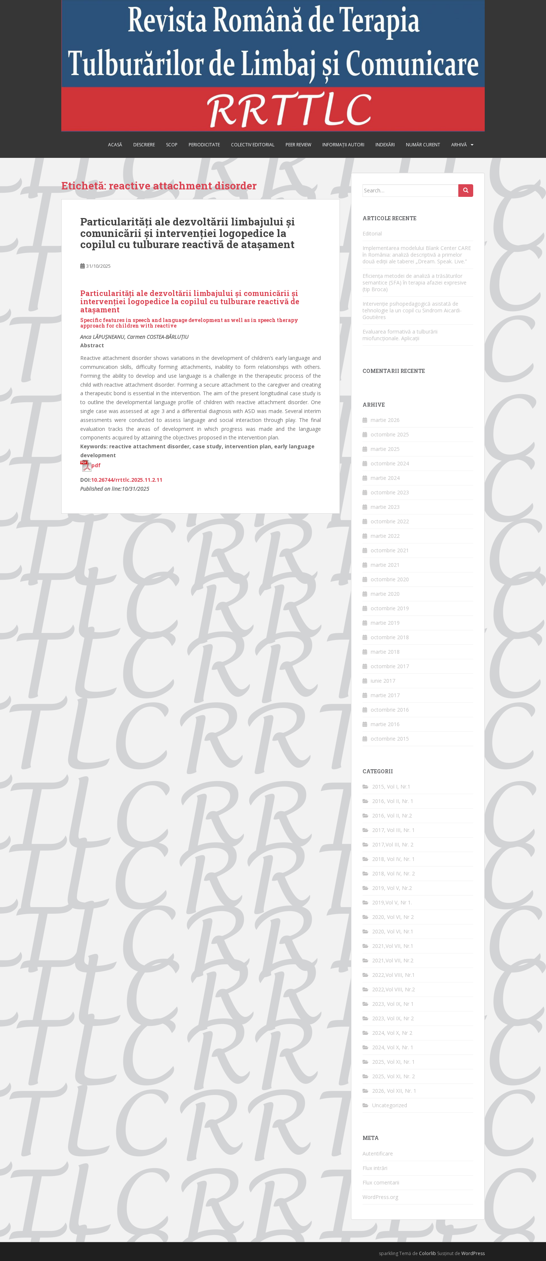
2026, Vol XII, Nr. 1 (394, 1090)
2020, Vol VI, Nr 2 (393, 916)
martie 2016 (385, 724)
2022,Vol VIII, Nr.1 (393, 974)
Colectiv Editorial (252, 145)
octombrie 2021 (390, 550)
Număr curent (423, 145)
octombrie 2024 (390, 463)
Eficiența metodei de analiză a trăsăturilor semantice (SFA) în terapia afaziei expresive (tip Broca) (415, 282)
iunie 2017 (383, 680)
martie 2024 (385, 477)
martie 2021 (385, 564)
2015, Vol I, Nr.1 (391, 786)
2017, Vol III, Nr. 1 (393, 829)
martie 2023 (385, 506)
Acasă (115, 145)
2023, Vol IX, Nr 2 (393, 1018)
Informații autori (343, 145)
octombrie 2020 (390, 579)
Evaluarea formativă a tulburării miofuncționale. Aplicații (400, 335)
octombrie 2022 (390, 521)
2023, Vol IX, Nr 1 (393, 1003)
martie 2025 (385, 448)
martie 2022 (385, 535)
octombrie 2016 (390, 709)
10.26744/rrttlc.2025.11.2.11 (126, 479)
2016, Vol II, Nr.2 (392, 815)
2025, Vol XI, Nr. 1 (393, 1061)
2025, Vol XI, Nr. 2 (393, 1076)
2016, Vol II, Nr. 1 (392, 801)
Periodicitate (204, 145)
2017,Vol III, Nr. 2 (392, 844)
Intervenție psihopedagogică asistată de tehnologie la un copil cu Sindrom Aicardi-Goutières (412, 310)
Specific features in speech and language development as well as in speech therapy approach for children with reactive (189, 322)
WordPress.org (380, 1196)
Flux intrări (375, 1167)
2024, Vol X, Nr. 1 (392, 1047)
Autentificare (378, 1153)
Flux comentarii (381, 1182)
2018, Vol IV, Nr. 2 (393, 873)
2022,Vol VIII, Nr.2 (393, 989)
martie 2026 (385, 419)
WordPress (473, 1253)
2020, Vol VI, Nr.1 (392, 931)
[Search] (465, 190)
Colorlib (427, 1253)
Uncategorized (389, 1105)
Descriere (144, 145)
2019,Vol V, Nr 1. (392, 902)
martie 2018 (385, 651)
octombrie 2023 (390, 492)
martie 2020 (385, 593)
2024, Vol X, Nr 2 (392, 1032)
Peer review (298, 145)
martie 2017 (385, 695)
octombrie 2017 (390, 666)
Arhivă (459, 145)
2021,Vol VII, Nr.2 (392, 960)
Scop (172, 145)
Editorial (372, 233)
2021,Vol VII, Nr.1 (392, 945)
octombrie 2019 (390, 608)
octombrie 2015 (390, 738)
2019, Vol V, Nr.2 (392, 887)
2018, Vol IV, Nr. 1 (393, 858)
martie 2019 (385, 622)
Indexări (385, 145)
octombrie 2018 (390, 637)
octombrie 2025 (390, 434)
